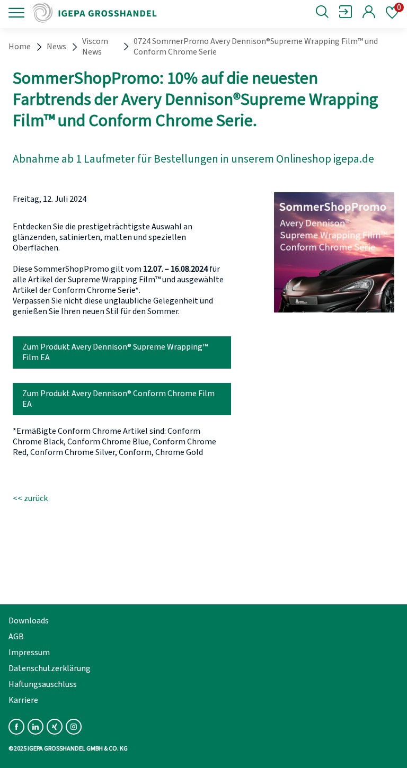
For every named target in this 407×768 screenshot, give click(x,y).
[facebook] (16, 727)
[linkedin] (35, 727)
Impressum (29, 652)
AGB (16, 636)
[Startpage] (102, 13)
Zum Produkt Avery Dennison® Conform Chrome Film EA (118, 399)
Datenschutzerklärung (49, 668)
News (56, 46)
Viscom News (95, 46)
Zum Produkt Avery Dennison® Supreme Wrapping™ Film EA (115, 352)
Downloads (28, 621)
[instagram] (74, 727)
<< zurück (30, 498)
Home (19, 46)
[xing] (55, 727)
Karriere (23, 700)
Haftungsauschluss (42, 684)
